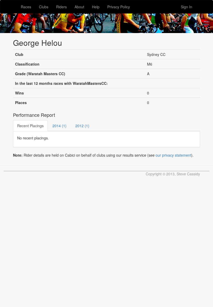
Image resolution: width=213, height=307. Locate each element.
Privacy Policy (118, 6)
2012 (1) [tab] (82, 125)
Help (95, 6)
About (79, 6)
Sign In (186, 6)
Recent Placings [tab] (30, 125)
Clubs (43, 6)
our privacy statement (173, 155)
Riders (61, 6)
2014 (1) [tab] (59, 125)
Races (26, 6)
